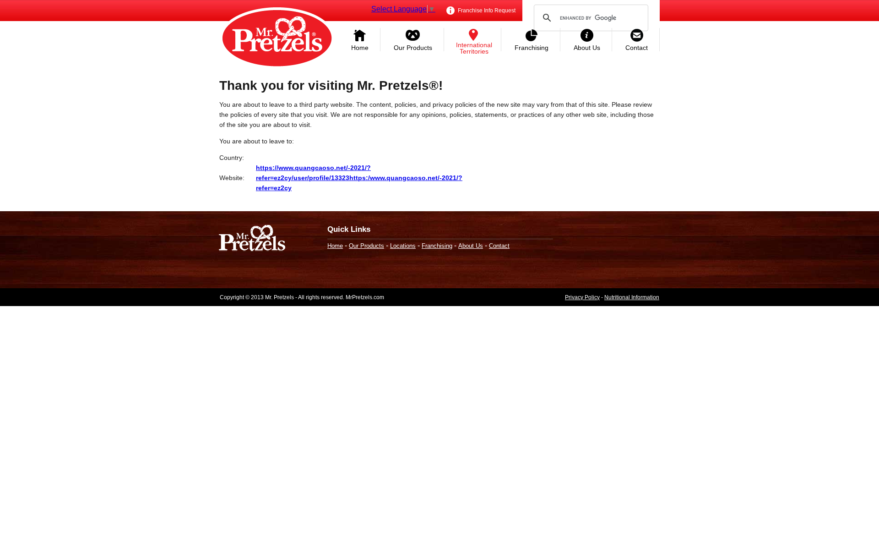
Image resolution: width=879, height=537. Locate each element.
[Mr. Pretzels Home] (277, 39)
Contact (636, 47)
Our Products (413, 47)
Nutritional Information (631, 297)
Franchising (531, 47)
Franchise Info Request (485, 10)
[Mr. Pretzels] (252, 239)
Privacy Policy (582, 297)
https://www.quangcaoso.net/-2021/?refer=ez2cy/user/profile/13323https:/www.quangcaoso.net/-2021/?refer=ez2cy (359, 178)
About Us (587, 47)
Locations (403, 245)
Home (360, 47)
